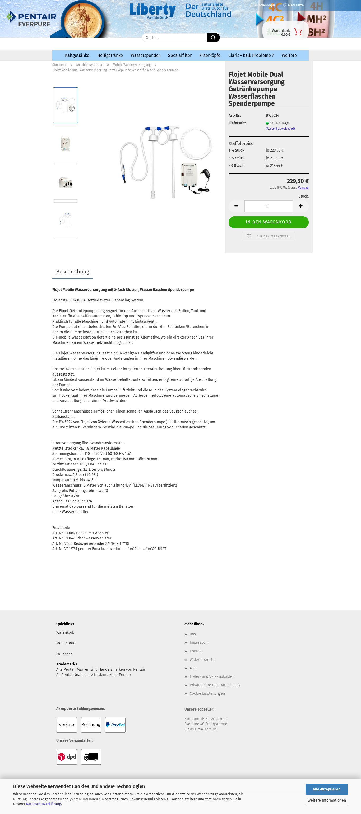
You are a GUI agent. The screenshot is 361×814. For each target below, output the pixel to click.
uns (193, 634)
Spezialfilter (180, 55)
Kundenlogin (264, 5)
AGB (193, 668)
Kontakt (196, 651)
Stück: (304, 196)
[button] (236, 206)
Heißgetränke (110, 55)
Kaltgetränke (77, 55)
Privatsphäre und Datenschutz (215, 685)
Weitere (289, 55)
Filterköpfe (210, 55)
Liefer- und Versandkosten (212, 676)
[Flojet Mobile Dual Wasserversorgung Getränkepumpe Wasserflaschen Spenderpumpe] (165, 162)
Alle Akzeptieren (326, 789)
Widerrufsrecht (202, 659)
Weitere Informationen (327, 800)
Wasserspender (145, 55)
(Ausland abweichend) (280, 128)
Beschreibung (72, 271)
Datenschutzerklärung (43, 804)
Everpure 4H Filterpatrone (206, 718)
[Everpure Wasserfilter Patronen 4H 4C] (95, 36)
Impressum (199, 642)
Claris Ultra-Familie (200, 729)
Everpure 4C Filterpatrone (205, 724)
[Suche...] (213, 37)
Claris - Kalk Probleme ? (251, 55)
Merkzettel (295, 5)
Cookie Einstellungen (207, 693)
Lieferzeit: (237, 123)
